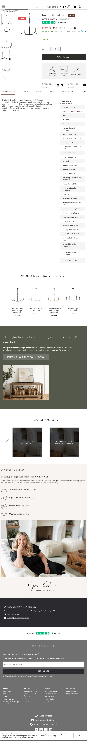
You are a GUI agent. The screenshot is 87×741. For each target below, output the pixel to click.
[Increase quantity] (59, 49)
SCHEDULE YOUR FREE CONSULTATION (26, 357)
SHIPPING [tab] (25, 92)
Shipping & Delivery (31, 691)
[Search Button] (61, 6)
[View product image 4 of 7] (6, 56)
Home (2, 10)
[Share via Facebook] (62, 85)
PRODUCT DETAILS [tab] (8, 92)
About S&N (7, 691)
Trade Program (8, 699)
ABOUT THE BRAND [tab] (68, 92)
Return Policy (50, 696)
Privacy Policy (50, 694)
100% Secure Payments (64, 74)
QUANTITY (45, 49)
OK (79, 736)
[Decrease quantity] (52, 49)
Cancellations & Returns (30, 695)
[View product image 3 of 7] (6, 44)
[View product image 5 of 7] (6, 68)
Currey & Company (49, 19)
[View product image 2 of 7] (6, 31)
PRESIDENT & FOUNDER (45, 591)
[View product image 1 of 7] (6, 19)
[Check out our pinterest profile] (41, 730)
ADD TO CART (64, 56)
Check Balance (72, 691)
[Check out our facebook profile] (46, 730)
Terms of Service (51, 691)
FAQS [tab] (52, 92)
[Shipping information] (75, 28)
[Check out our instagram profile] (36, 730)
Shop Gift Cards (72, 694)
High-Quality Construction (52, 74)
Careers (6, 696)
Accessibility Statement (50, 700)
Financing (27, 701)
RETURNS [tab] (39, 92)
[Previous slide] (5, 296)
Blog (4, 694)
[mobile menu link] (3, 7)
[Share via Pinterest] (58, 85)
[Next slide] (83, 296)
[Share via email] (84, 85)
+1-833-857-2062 (13, 614)
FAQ (25, 699)
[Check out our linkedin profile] (50, 730)
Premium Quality (76, 74)
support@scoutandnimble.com (18, 618)
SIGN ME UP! (43, 671)
